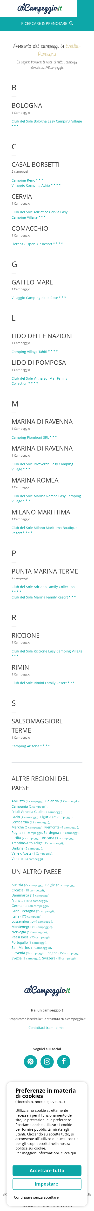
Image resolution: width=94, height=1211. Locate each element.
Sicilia (26, 837)
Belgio (60, 884)
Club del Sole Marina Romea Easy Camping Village (46, 499)
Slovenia (28, 952)
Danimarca (30, 895)
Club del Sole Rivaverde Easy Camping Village (42, 467)
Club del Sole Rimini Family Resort (40, 683)
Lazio (25, 816)
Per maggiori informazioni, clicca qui (45, 1152)
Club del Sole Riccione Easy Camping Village (47, 651)
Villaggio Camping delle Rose (35, 297)
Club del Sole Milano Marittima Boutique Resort (44, 530)
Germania (30, 905)
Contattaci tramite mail (47, 1027)
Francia (29, 900)
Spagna (63, 952)
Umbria (27, 848)
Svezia (26, 958)
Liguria (56, 816)
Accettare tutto (47, 1170)
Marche (27, 827)
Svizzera (59, 958)
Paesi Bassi (31, 937)
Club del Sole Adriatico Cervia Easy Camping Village (39, 215)
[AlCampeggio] (39, 8)
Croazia (28, 890)
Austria (27, 884)
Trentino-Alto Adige (37, 843)
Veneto (27, 858)
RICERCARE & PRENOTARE (44, 23)
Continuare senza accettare (36, 1197)
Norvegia (29, 932)
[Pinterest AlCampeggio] (30, 1061)
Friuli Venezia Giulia (37, 811)
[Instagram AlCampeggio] (47, 1061)
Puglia (27, 832)
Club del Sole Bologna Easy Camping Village (47, 121)
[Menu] (85, 8)
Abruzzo (27, 801)
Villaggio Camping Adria (31, 185)
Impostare (47, 1184)
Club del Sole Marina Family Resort (40, 597)
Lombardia (30, 822)
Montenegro (32, 926)
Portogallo (29, 942)
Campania (29, 806)
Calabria (62, 801)
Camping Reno (24, 180)
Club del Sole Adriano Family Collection (43, 586)
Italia (26, 916)
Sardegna (61, 832)
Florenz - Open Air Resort (32, 244)
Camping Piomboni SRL (31, 437)
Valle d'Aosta (32, 853)
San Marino (31, 947)
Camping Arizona (26, 746)
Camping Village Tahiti (30, 351)
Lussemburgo (32, 921)
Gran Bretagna (33, 911)
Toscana (57, 837)
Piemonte (61, 827)
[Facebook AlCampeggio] (63, 1061)
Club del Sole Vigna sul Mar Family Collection (39, 381)
